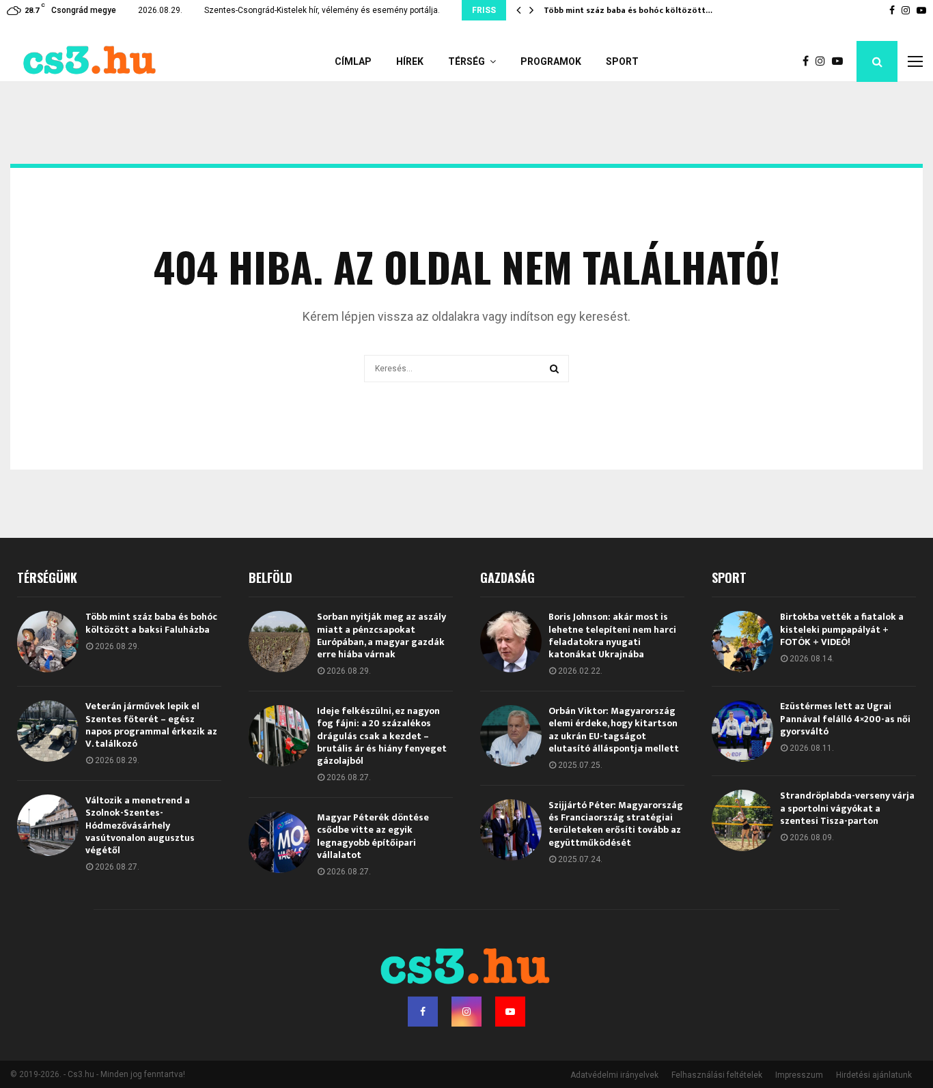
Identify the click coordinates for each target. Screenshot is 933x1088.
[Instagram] (824, 61)
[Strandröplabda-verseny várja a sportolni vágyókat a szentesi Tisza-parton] (742, 820)
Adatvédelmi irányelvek (614, 1075)
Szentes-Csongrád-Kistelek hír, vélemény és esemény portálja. (322, 10)
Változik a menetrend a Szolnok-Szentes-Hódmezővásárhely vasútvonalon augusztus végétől (140, 825)
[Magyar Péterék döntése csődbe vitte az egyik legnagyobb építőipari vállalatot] (279, 842)
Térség (466, 61)
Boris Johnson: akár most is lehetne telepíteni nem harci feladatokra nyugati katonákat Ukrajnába (612, 635)
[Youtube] (841, 61)
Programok (550, 61)
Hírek (409, 61)
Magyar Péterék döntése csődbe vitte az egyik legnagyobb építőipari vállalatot (373, 836)
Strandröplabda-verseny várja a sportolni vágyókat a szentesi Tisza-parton (847, 808)
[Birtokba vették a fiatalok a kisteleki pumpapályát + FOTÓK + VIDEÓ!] (742, 641)
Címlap (353, 61)
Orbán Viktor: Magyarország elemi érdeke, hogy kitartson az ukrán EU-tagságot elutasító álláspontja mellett (613, 729)
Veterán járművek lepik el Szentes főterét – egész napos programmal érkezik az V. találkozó (151, 724)
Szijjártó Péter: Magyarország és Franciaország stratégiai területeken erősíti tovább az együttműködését (615, 823)
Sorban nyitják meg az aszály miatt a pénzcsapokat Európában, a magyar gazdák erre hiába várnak (381, 635)
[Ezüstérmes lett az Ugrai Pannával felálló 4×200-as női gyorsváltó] (742, 731)
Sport (622, 61)
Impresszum (799, 1075)
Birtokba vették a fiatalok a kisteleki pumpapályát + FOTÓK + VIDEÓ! (842, 629)
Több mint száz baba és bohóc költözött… (628, 10)
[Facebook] (809, 61)
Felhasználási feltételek (716, 1075)
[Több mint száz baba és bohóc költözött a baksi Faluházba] (48, 641)
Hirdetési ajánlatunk (874, 1075)
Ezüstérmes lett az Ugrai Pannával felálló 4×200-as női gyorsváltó (845, 718)
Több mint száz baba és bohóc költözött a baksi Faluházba (151, 623)
